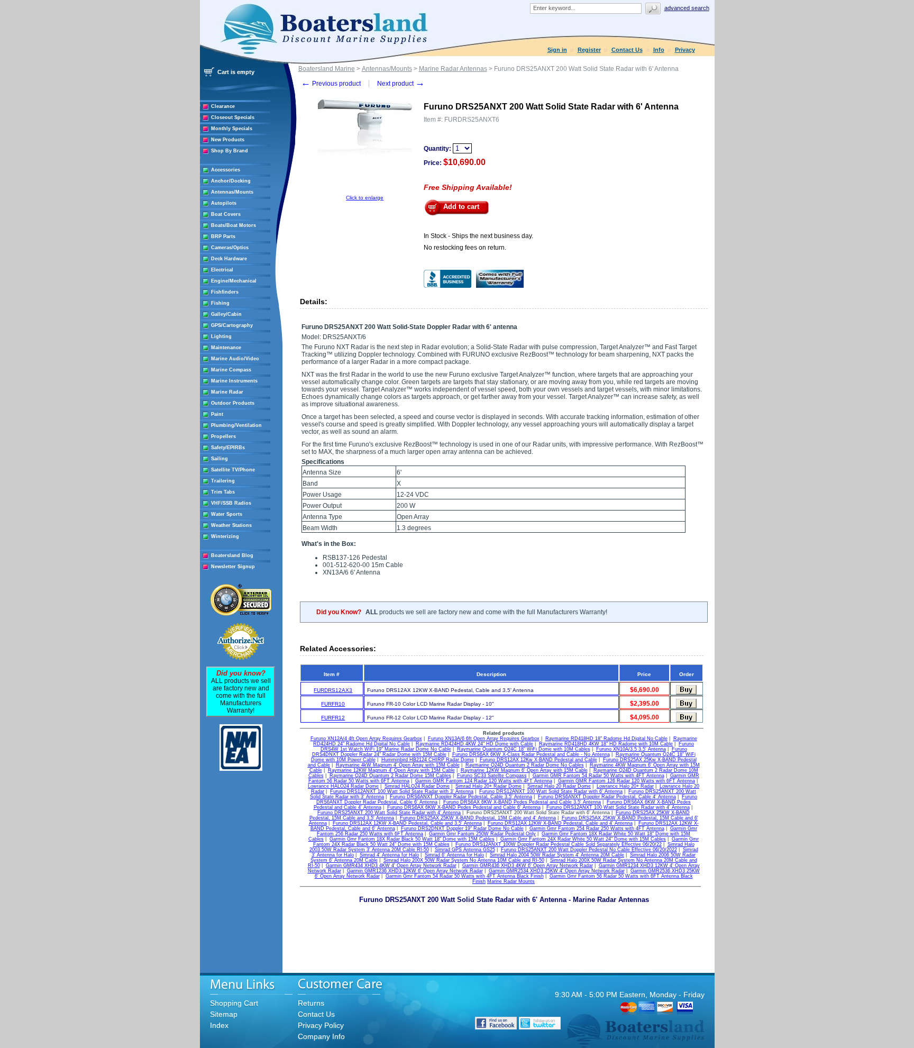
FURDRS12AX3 (333, 690)
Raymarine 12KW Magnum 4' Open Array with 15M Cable (391, 770)
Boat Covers (226, 214)
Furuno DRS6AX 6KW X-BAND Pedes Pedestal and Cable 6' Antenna (464, 807)
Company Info (321, 1036)
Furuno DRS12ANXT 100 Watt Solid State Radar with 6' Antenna (551, 791)
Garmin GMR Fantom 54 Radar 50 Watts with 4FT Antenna (598, 775)
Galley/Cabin (226, 314)
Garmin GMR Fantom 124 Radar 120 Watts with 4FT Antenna (483, 780)
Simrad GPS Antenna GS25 (465, 849)
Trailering (223, 481)
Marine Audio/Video (235, 358)
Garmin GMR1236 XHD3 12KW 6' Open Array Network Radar (415, 870)
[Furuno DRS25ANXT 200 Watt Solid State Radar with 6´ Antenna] (365, 193)
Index (219, 1025)
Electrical (222, 269)
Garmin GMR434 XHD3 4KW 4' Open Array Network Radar (391, 865)
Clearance (223, 106)
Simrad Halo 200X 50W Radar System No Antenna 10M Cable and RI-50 (463, 860)
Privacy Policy (321, 1025)
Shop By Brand (229, 150)
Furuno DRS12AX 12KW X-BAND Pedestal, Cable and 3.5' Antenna (407, 823)
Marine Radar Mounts (511, 881)
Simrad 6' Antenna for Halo (454, 855)
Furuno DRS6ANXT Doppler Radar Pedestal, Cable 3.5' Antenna (461, 796)
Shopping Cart (234, 1003)
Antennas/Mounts (232, 192)
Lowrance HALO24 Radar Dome (343, 786)
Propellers (223, 436)
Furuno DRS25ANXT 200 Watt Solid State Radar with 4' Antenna (389, 812)
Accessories (225, 169)
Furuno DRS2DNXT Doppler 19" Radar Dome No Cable (462, 828)
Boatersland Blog (232, 555)
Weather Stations (231, 525)
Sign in (557, 50)
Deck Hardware (229, 258)
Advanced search (686, 8)
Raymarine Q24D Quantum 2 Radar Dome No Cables (524, 765)
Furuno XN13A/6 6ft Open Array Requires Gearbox (484, 738)
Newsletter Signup (233, 566)
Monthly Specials (231, 128)
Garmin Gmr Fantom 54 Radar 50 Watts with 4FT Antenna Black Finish (465, 876)
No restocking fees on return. (465, 247)
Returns (311, 1003)
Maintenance (226, 347)
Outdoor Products (232, 403)
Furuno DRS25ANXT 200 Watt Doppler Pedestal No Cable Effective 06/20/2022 (589, 849)
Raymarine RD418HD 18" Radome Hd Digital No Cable (606, 738)
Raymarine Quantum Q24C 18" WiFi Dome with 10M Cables (523, 749)
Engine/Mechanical (234, 281)
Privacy (685, 50)
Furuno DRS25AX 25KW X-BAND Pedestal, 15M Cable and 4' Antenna (478, 818)
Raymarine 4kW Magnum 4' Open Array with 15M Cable (398, 765)
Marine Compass (231, 369)
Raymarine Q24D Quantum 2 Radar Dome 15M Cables (390, 775)
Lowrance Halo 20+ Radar (625, 786)
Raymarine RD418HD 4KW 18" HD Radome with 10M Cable (606, 743)
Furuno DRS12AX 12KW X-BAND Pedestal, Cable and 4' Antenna (560, 823)
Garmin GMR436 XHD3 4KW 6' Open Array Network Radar (527, 865)
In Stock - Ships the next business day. (478, 236)
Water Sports (226, 514)
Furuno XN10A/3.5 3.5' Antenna (631, 749)
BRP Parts (223, 236)
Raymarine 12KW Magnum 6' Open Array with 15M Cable (524, 770)
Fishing (220, 303)
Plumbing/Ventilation (236, 425)
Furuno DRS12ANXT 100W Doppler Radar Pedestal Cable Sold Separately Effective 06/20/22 (558, 844)
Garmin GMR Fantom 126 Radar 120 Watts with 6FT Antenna (626, 780)
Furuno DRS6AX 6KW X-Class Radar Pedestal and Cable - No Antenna (531, 754)
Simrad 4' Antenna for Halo (389, 855)
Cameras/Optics (230, 247)
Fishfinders (225, 292)
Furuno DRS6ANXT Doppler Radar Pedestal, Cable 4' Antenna (607, 796)
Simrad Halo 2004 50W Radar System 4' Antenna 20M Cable (557, 855)
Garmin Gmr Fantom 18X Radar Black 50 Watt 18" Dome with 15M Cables (412, 839)
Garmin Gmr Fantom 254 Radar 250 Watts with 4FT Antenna (596, 828)
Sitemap (223, 1014)
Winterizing (225, 536)
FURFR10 (333, 704)
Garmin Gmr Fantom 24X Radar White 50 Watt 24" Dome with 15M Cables (583, 839)
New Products (227, 139)
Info (658, 50)
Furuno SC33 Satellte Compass (492, 775)
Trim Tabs (223, 492)
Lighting (221, 336)
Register (589, 50)
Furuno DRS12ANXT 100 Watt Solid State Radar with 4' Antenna (618, 807)
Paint (217, 414)
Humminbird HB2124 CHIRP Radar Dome (427, 759)
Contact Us (627, 50)
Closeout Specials (232, 117)
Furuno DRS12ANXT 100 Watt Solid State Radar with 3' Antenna (401, 791)
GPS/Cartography (232, 325)
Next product (401, 83)
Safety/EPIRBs (228, 447)
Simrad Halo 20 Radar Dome (559, 786)
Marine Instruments (234, 381)
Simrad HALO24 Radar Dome (417, 786)
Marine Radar (227, 392)
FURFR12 (333, 718)
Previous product (331, 83)
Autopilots (223, 203)
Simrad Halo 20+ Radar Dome (488, 786)
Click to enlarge (364, 198)
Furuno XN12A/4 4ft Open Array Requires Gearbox (366, 738)
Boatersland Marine (326, 68)
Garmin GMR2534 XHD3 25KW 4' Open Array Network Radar (557, 870)
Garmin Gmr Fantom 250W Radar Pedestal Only (482, 833)
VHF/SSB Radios (231, 503)
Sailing (219, 458)
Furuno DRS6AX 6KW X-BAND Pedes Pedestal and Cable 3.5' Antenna (522, 802)
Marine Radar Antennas (453, 68)
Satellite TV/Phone (233, 469)
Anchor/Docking (231, 181)
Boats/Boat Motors (233, 225)
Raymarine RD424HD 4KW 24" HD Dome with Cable (474, 743)
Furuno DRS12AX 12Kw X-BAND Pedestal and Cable (538, 759)
